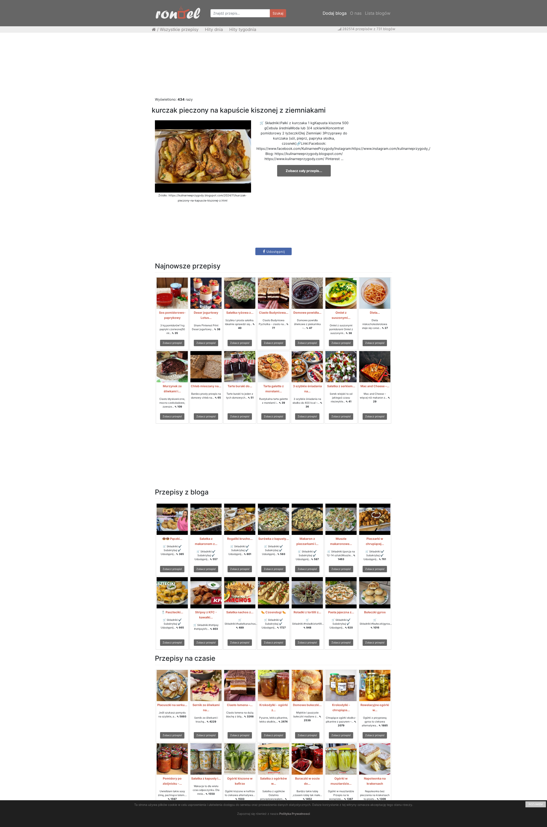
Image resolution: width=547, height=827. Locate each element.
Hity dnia (214, 29)
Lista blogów (377, 13)
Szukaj (278, 13)
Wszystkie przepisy (179, 29)
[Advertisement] (273, 67)
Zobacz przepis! (172, 342)
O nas (356, 13)
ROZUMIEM (536, 804)
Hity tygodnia (242, 29)
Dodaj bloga (335, 13)
